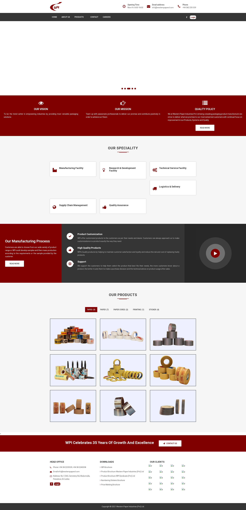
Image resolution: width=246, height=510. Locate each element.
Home (54, 17)
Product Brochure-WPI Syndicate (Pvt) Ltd (118, 476)
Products (79, 17)
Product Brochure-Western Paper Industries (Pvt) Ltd (122, 472)
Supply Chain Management (73, 205)
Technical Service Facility (172, 168)
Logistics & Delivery (169, 186)
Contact (94, 17)
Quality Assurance (118, 205)
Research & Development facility (122, 169)
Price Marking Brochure (110, 485)
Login (193, 17)
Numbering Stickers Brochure (113, 480)
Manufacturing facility (71, 168)
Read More (205, 128)
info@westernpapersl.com (163, 8)
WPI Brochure (106, 467)
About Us (65, 17)
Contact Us (171, 443)
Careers (107, 17)
